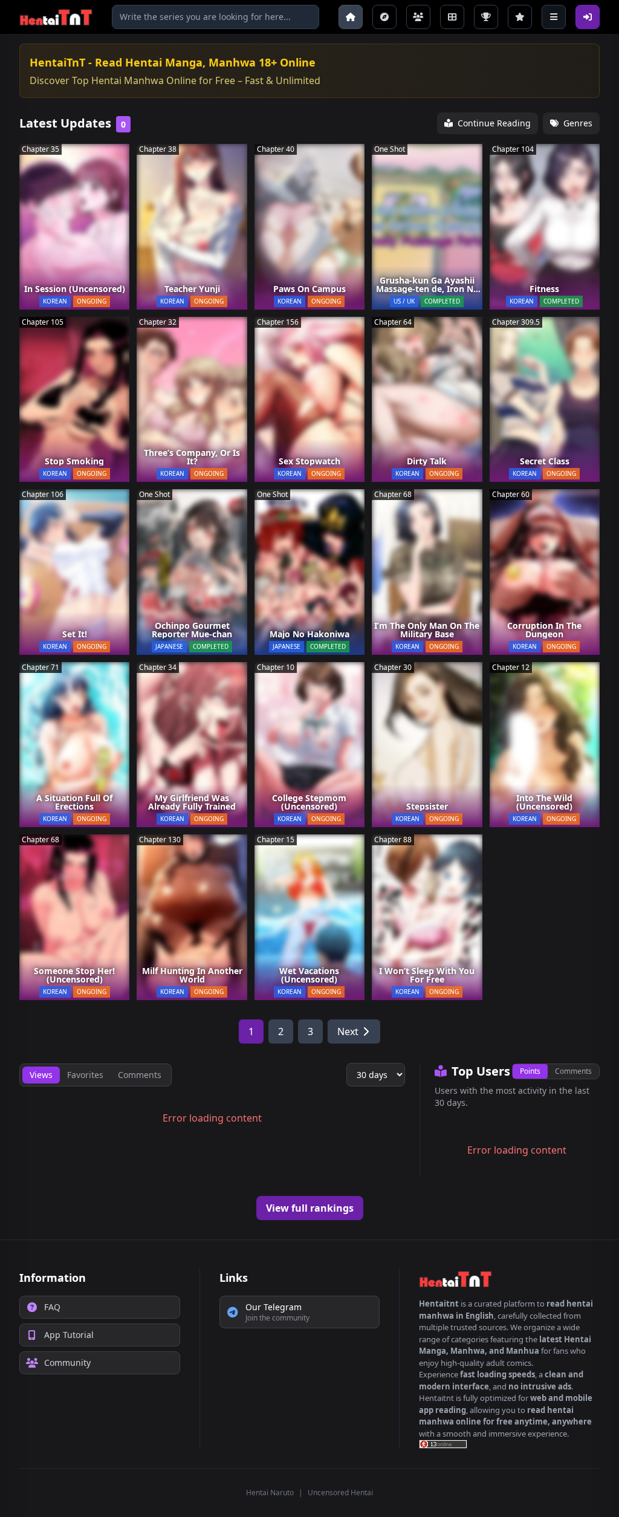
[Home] (351, 17)
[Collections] (452, 17)
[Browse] (384, 17)
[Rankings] (486, 17)
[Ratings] (520, 17)
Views (41, 1074)
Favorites (85, 1074)
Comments (573, 1071)
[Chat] (418, 17)
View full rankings (310, 1208)
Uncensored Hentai (340, 1492)
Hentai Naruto (270, 1492)
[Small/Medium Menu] (554, 17)
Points (530, 1071)
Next (347, 1031)
